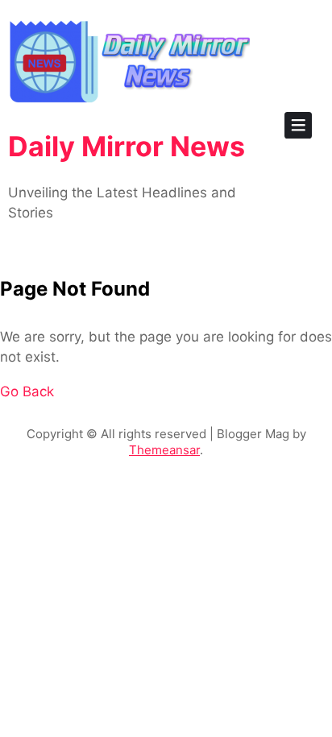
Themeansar (164, 450)
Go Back (27, 391)
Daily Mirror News (126, 146)
